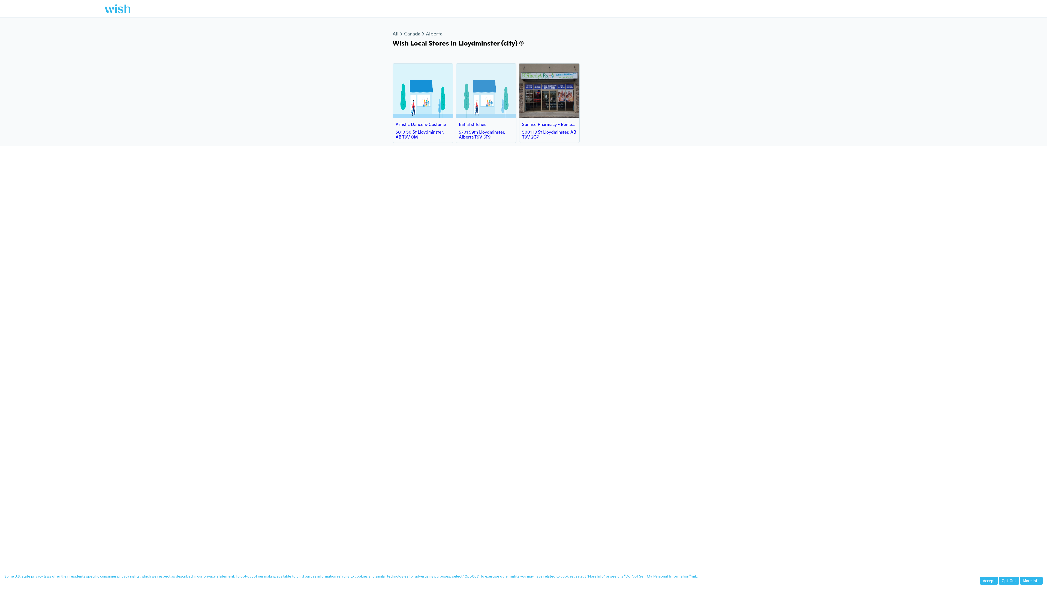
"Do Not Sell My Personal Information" (657, 576)
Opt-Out (1009, 580)
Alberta (434, 34)
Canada (412, 34)
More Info (1031, 580)
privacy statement (218, 576)
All (396, 34)
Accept (989, 580)
